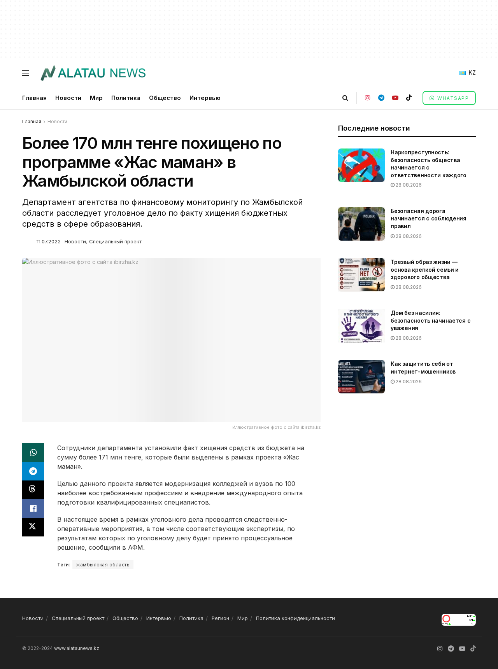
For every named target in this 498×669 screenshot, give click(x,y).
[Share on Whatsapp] (33, 452)
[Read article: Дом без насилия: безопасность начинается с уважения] (361, 325)
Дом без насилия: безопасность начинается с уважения (430, 320)
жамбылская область (103, 565)
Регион (220, 618)
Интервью (205, 97)
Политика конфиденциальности (295, 618)
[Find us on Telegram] (381, 97)
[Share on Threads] (33, 489)
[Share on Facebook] (33, 508)
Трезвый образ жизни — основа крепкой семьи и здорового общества (425, 269)
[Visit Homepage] (93, 73)
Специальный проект (115, 241)
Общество (165, 97)
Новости (68, 97)
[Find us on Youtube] (395, 97)
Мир (96, 97)
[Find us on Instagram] (367, 97)
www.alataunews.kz (76, 648)
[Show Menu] (25, 73)
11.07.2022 (49, 241)
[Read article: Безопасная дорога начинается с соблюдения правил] (361, 224)
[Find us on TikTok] (409, 97)
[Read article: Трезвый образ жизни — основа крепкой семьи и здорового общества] (361, 275)
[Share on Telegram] (33, 471)
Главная (34, 97)
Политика (125, 97)
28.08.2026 (408, 185)
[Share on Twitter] (33, 527)
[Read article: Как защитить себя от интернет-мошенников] (361, 376)
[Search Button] (345, 97)
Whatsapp (452, 98)
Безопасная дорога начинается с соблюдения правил (428, 218)
